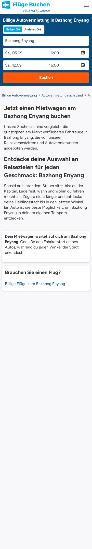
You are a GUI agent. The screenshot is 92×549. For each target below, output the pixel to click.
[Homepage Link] (26, 5)
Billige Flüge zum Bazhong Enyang (35, 283)
